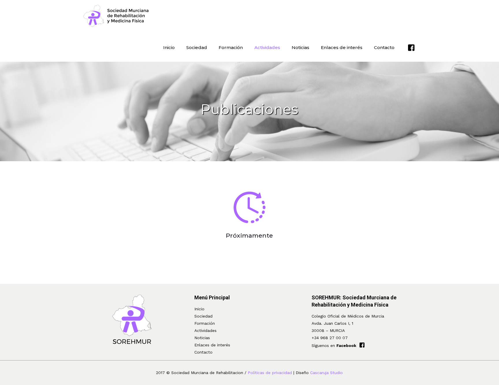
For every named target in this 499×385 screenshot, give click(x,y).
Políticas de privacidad (270, 372)
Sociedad (203, 316)
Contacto (203, 352)
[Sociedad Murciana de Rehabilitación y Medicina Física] (116, 16)
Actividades (205, 330)
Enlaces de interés (212, 345)
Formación (204, 323)
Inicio (199, 309)
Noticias (202, 337)
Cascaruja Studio (326, 372)
